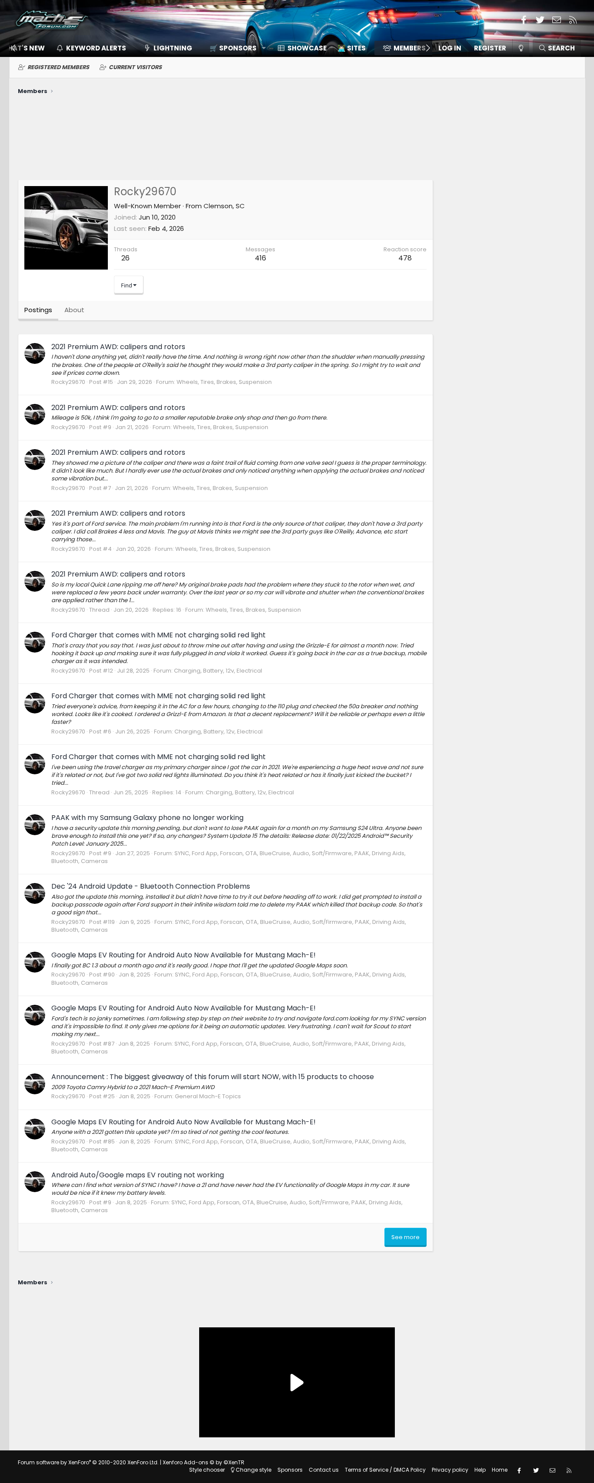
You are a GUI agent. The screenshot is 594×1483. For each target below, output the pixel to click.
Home (499, 1469)
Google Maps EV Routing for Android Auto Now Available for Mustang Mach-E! (183, 955)
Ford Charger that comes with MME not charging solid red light (158, 635)
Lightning (173, 48)
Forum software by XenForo (88, 1462)
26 (125, 258)
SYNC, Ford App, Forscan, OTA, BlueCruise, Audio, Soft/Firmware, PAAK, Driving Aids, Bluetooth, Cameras (228, 857)
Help (480, 1469)
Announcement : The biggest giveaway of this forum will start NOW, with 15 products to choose (212, 1077)
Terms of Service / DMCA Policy (385, 1469)
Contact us (324, 1469)
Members (410, 48)
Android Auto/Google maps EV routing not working (137, 1175)
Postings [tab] (38, 309)
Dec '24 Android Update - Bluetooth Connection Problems (150, 886)
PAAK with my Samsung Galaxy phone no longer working (147, 818)
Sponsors (290, 1469)
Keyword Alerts (96, 48)
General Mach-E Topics (208, 1096)
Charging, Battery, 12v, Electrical (218, 671)
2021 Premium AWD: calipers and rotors (118, 347)
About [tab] (74, 309)
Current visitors (135, 67)
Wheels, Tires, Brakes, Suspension (224, 382)
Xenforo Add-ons (203, 1462)
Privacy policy (450, 1469)
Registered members (58, 67)
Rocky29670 (68, 382)
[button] (234, 48)
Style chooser (207, 1469)
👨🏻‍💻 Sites (351, 48)
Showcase (307, 48)
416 (260, 258)
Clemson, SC (224, 205)
